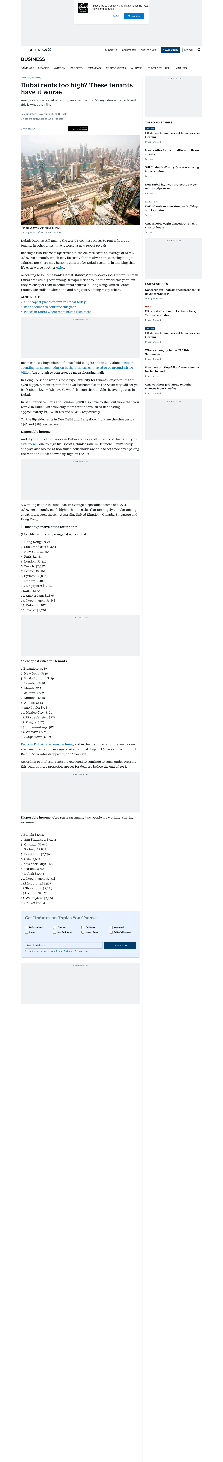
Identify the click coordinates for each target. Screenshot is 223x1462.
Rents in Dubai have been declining (47, 744)
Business (25, 77)
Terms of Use (81, 951)
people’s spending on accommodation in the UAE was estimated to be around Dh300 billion (77, 367)
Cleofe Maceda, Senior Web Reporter (42, 118)
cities (60, 267)
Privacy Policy (63, 951)
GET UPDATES (120, 945)
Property (36, 77)
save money (30, 444)
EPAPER (188, 50)
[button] (23, 50)
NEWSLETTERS (170, 50)
